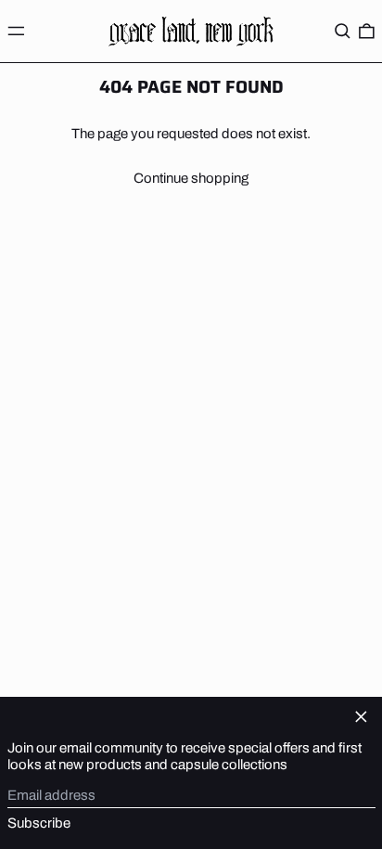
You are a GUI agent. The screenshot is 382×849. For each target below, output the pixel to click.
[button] (342, 30)
